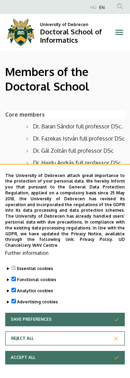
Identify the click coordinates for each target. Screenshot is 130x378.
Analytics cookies (35, 290)
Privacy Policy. (97, 239)
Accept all (23, 357)
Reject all (22, 338)
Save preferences (31, 319)
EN (102, 7)
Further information (27, 253)
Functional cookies (36, 279)
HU (93, 7)
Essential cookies (35, 268)
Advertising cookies (37, 301)
